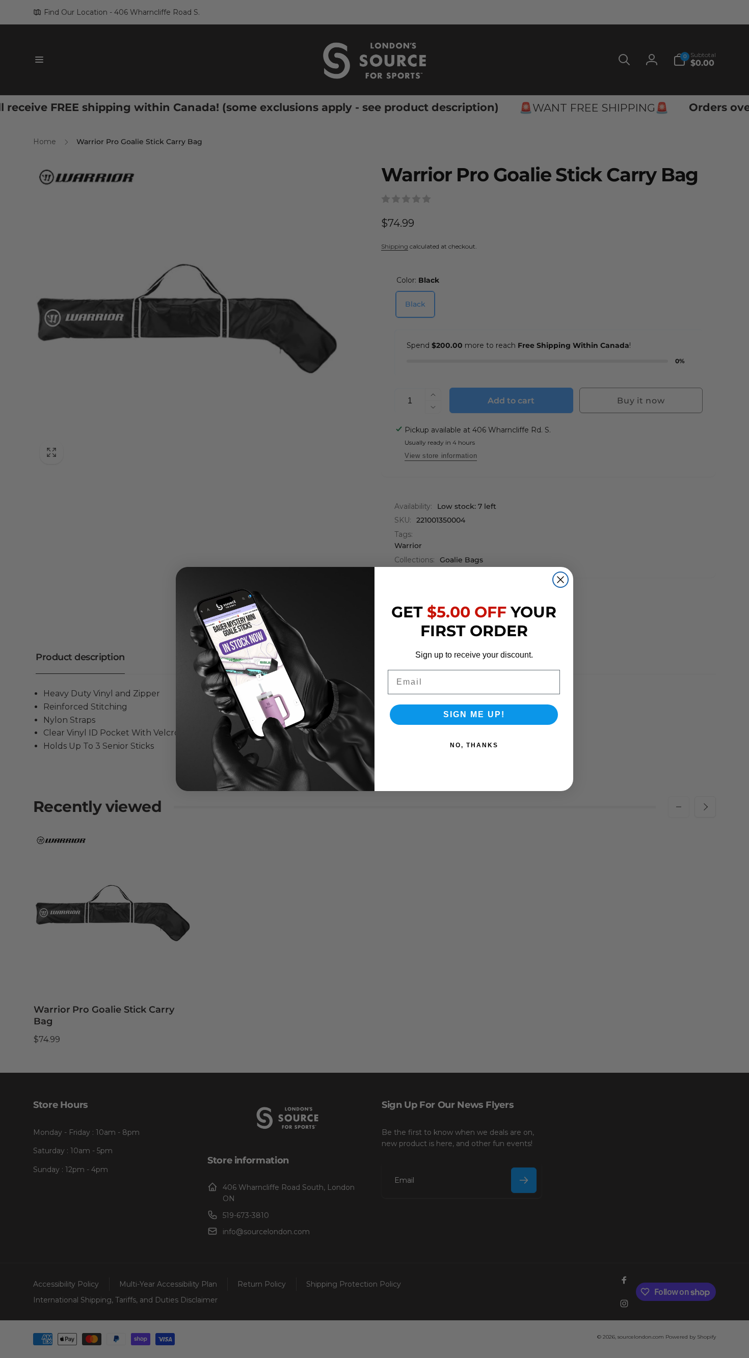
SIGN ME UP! (474, 714)
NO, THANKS (474, 745)
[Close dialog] (560, 579)
